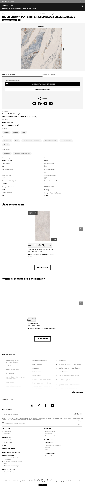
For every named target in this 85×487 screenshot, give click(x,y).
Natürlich (6, 132)
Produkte (11, 14)
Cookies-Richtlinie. (32, 480)
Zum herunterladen (11, 452)
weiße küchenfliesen (39, 360)
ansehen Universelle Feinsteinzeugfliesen (19, 116)
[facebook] (45, 103)
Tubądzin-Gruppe (9, 472)
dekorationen (37, 364)
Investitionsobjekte (66, 140)
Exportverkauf (49, 436)
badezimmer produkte (14, 366)
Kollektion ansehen (10, 125)
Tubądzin (4, 14)
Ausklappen (79, 421)
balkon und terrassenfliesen (69, 368)
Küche (16, 140)
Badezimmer (7, 140)
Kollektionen (7, 431)
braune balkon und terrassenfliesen (12, 361)
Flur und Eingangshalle (51, 140)
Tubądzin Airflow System (53, 445)
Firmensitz (48, 433)
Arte (46, 449)
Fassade (6, 144)
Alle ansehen (42, 267)
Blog (5, 463)
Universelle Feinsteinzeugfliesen (23, 14)
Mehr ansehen (77, 392)
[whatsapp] (40, 103)
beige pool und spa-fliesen (42, 383)
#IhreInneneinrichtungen (11, 465)
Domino (47, 447)
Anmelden (77, 414)
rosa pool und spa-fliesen (41, 379)
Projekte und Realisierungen (13, 461)
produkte (35, 368)
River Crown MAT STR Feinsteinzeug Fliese (45, 14)
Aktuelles (48, 439)
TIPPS (24, 8)
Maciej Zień (7, 440)
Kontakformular (50, 431)
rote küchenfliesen (12, 369)
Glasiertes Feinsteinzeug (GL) (22, 153)
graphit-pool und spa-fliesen (69, 384)
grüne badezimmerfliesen (68, 388)
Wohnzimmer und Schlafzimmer (31, 140)
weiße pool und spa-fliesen (69, 375)
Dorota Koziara (9, 442)
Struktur (15, 132)
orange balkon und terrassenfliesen (66, 380)
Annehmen (42, 484)
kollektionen (10, 382)
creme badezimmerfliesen (15, 390)
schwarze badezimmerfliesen (70, 364)
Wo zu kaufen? (31, 8)
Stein (23, 132)
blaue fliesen (10, 373)
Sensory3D (7, 153)
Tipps (4, 445)
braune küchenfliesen (13, 386)
